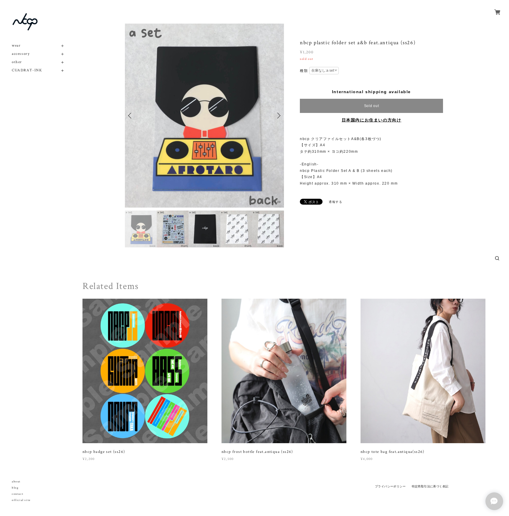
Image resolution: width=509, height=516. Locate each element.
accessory (21, 54)
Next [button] (278, 115)
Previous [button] (131, 115)
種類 (304, 71)
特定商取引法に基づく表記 (430, 486)
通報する (335, 201)
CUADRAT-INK (27, 70)
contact (17, 494)
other (17, 62)
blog (15, 488)
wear (16, 45)
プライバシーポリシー (390, 486)
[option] (204, 116)
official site (21, 500)
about (16, 482)
